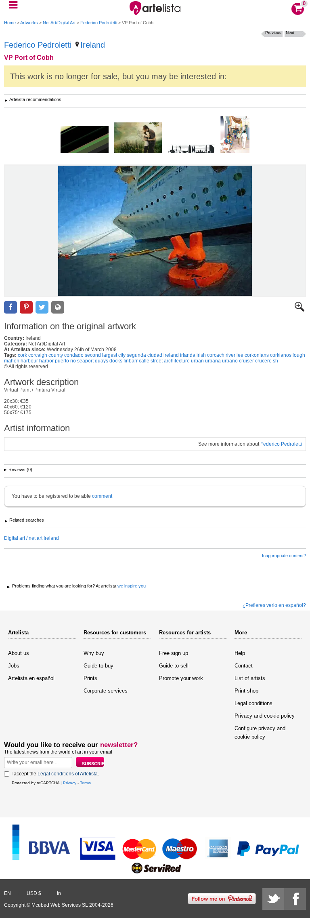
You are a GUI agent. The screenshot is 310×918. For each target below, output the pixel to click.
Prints (90, 678)
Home (10, 22)
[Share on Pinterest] (26, 307)
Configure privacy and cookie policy (260, 732)
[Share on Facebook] (10, 307)
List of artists (250, 678)
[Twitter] (273, 899)
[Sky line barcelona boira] (191, 149)
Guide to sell (174, 666)
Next (290, 32)
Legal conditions (253, 703)
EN (7, 893)
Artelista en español (31, 678)
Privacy (69, 783)
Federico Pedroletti (98, 22)
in (59, 893)
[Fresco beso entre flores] (138, 138)
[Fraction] (85, 140)
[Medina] (234, 135)
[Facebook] (295, 899)
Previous (273, 32)
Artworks (29, 22)
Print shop (246, 691)
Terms (85, 783)
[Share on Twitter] (42, 307)
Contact (244, 666)
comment (102, 496)
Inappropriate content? (284, 555)
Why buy (94, 653)
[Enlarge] (299, 310)
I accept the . (55, 774)
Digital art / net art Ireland (31, 538)
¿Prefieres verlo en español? (274, 605)
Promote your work (181, 678)
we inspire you (131, 585)
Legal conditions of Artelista (68, 774)
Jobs (13, 666)
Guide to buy (98, 666)
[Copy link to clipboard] (57, 307)
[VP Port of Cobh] (155, 231)
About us (18, 653)
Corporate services (106, 691)
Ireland (92, 44)
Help (240, 653)
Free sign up (173, 653)
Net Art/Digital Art (59, 22)
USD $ (34, 893)
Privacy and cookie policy (265, 716)
